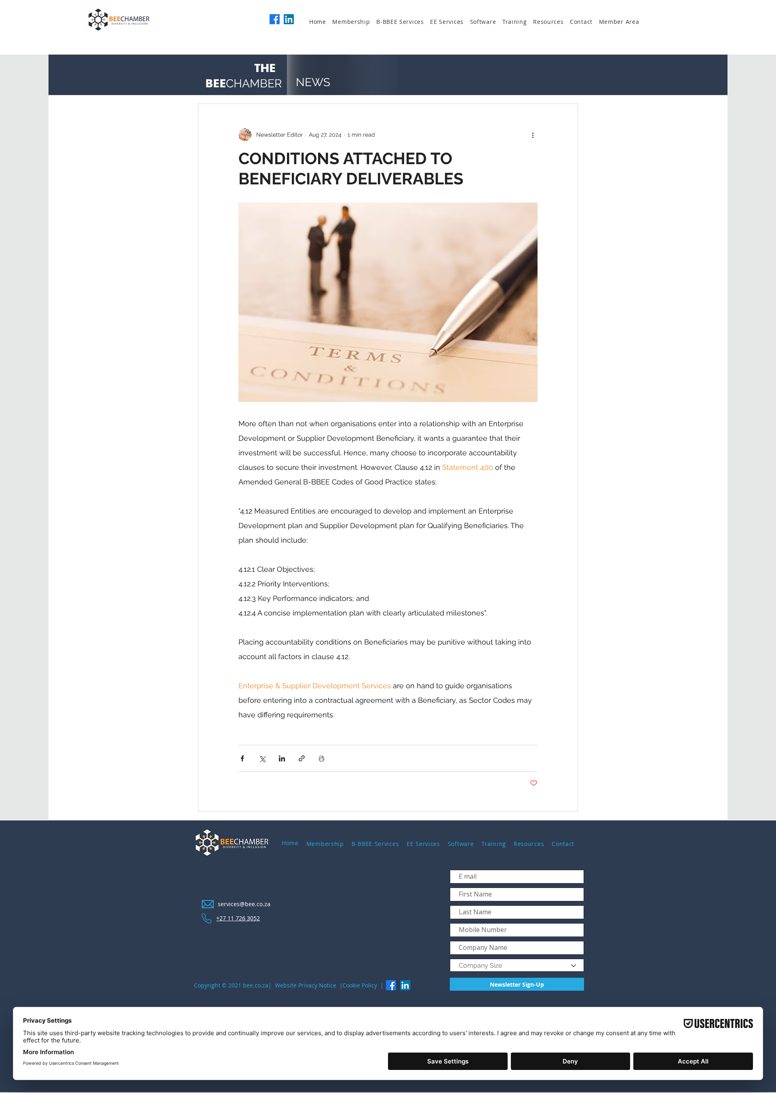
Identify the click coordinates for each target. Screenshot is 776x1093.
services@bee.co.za (244, 904)
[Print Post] (321, 758)
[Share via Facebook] (242, 758)
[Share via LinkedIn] (282, 758)
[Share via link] (302, 758)
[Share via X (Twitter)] (262, 758)
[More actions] (533, 135)
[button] (354, 22)
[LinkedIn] (289, 19)
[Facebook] (275, 19)
